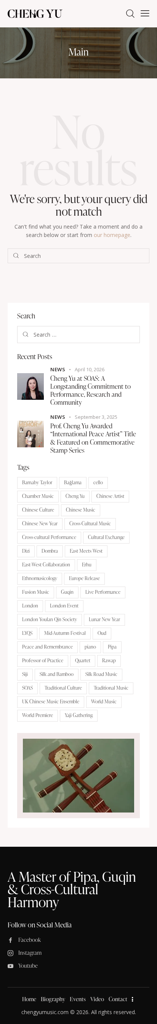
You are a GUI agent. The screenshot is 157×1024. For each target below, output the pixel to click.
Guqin (67, 591)
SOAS (27, 687)
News (57, 369)
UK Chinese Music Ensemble (50, 701)
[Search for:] (78, 334)
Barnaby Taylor (37, 482)
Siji (25, 674)
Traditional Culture (63, 687)
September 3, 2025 (96, 416)
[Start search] (16, 256)
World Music (104, 701)
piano (90, 646)
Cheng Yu (75, 496)
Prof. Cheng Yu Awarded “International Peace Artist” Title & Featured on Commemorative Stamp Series (93, 438)
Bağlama (73, 482)
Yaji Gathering (79, 715)
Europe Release (84, 578)
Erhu (86, 564)
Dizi (26, 550)
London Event (64, 605)
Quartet (82, 660)
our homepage (112, 235)
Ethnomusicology (39, 578)
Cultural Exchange (106, 537)
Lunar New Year (104, 619)
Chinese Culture (38, 509)
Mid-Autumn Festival (65, 633)
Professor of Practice (42, 660)
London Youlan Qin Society (49, 619)
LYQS (27, 633)
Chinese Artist (110, 496)
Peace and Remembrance (47, 646)
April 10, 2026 (89, 369)
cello (98, 482)
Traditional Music (111, 687)
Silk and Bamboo (57, 674)
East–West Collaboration (46, 564)
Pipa (112, 646)
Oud (102, 633)
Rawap (109, 660)
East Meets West (86, 550)
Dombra (50, 550)
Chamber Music (38, 496)
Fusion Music (35, 591)
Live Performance (102, 591)
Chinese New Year (40, 523)
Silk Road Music (101, 674)
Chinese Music (80, 509)
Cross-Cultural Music (90, 523)
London (30, 605)
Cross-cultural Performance (49, 537)
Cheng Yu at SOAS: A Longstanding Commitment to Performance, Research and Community (90, 390)
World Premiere (37, 715)
